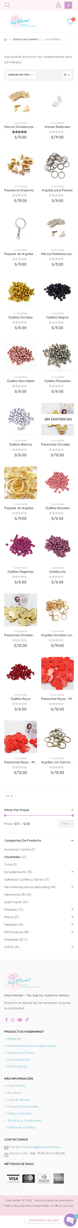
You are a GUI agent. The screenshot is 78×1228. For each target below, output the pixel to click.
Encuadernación (15, 872)
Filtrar (66, 823)
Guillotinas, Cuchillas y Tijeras (23, 879)
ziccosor (68, 1205)
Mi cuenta (14, 1093)
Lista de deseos (18, 1100)
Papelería (10, 924)
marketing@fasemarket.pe (40, 1147)
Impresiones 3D (14, 894)
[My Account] (58, 5)
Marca (8, 917)
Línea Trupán (13, 902)
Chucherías (20, 123)
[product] (20, 101)
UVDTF (9, 947)
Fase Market (16, 1086)
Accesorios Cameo (17, 849)
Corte (8, 864)
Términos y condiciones (24, 1120)
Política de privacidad (17, 1205)
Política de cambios (21, 1127)
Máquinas (10, 909)
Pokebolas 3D (13, 940)
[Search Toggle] (7, 5)
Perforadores (13, 932)
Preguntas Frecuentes (23, 1106)
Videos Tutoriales (19, 1113)
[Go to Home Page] (5, 39)
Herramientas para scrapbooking (27, 887)
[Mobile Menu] (68, 5)
